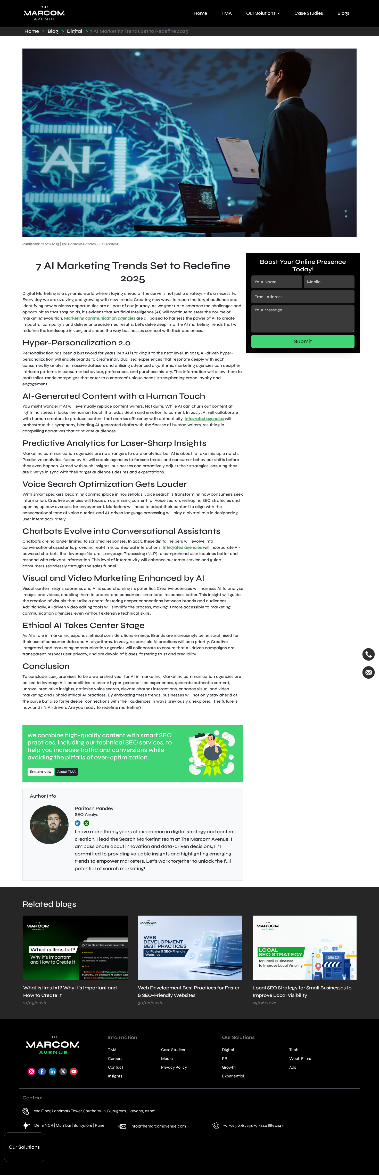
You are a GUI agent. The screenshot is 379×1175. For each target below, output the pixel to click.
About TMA (66, 771)
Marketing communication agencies (99, 318)
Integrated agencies (204, 418)
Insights (115, 1076)
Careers (115, 1059)
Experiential (233, 1076)
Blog (53, 31)
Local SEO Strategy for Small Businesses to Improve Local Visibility (187, 995)
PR (224, 1059)
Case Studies (308, 13)
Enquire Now (41, 771)
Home (200, 13)
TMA (226, 13)
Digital (74, 31)
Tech (293, 1050)
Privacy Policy (174, 1067)
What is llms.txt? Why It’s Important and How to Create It (300, 995)
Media (167, 1059)
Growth (229, 1067)
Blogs (343, 13)
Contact (115, 1067)
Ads (292, 1067)
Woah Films (300, 1059)
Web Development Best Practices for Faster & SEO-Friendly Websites (74, 995)
